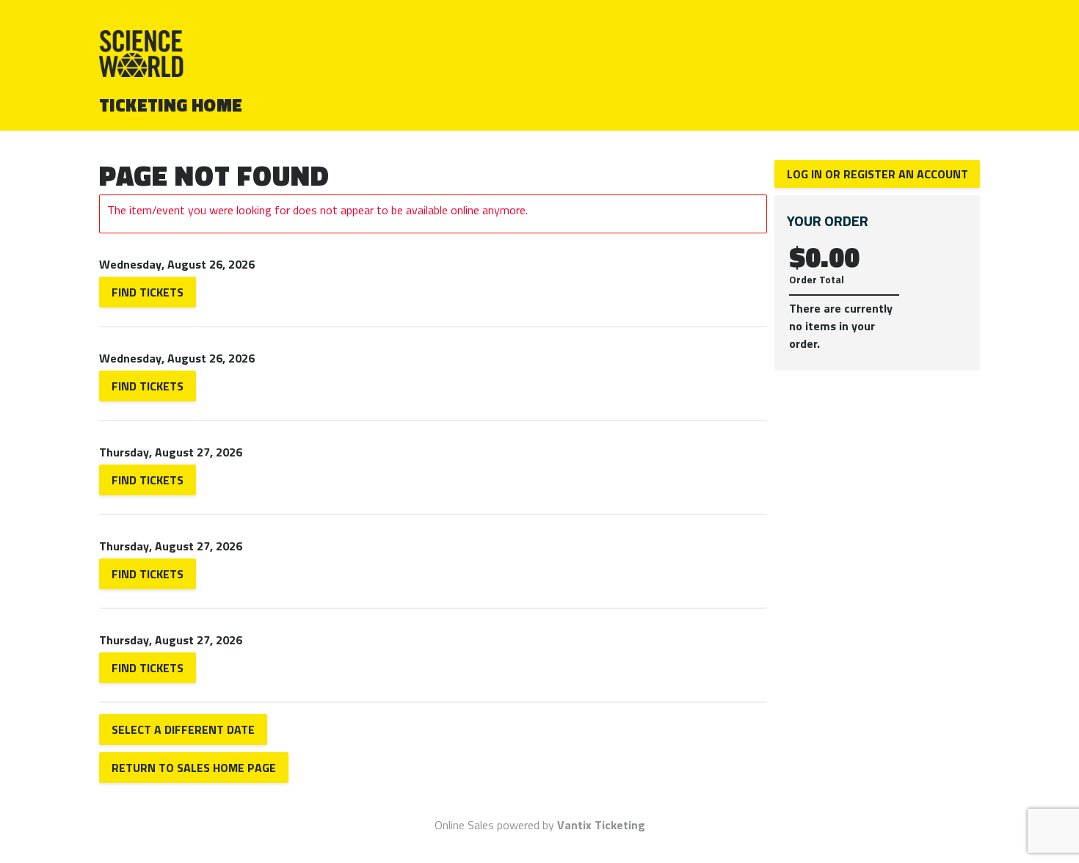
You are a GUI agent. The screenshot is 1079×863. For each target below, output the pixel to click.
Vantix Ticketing (601, 825)
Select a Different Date (183, 729)
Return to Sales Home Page (194, 767)
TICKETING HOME (171, 105)
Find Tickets (148, 292)
